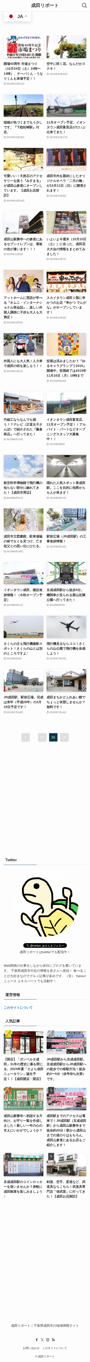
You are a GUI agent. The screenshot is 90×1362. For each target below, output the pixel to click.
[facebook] (37, 1340)
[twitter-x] (42, 1340)
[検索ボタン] (84, 5)
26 (64, 737)
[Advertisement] (45, 798)
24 (42, 737)
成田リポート (45, 5)
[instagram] (48, 1340)
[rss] (53, 1340)
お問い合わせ (31, 1348)
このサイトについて (18, 1007)
